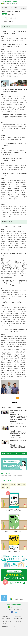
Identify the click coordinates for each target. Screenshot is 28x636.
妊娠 (24, 484)
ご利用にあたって (19, 621)
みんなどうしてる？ (8, 590)
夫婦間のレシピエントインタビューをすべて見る (13, 453)
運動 (8, 487)
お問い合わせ (5, 623)
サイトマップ (18, 629)
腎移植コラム (5, 616)
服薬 (19, 484)
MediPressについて (6, 621)
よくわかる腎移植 (6, 618)
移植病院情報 (18, 616)
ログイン (17, 626)
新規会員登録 (5, 626)
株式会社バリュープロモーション (15, 609)
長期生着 (13, 484)
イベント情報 (5, 629)
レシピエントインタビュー (20, 590)
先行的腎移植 (5, 484)
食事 (3, 487)
